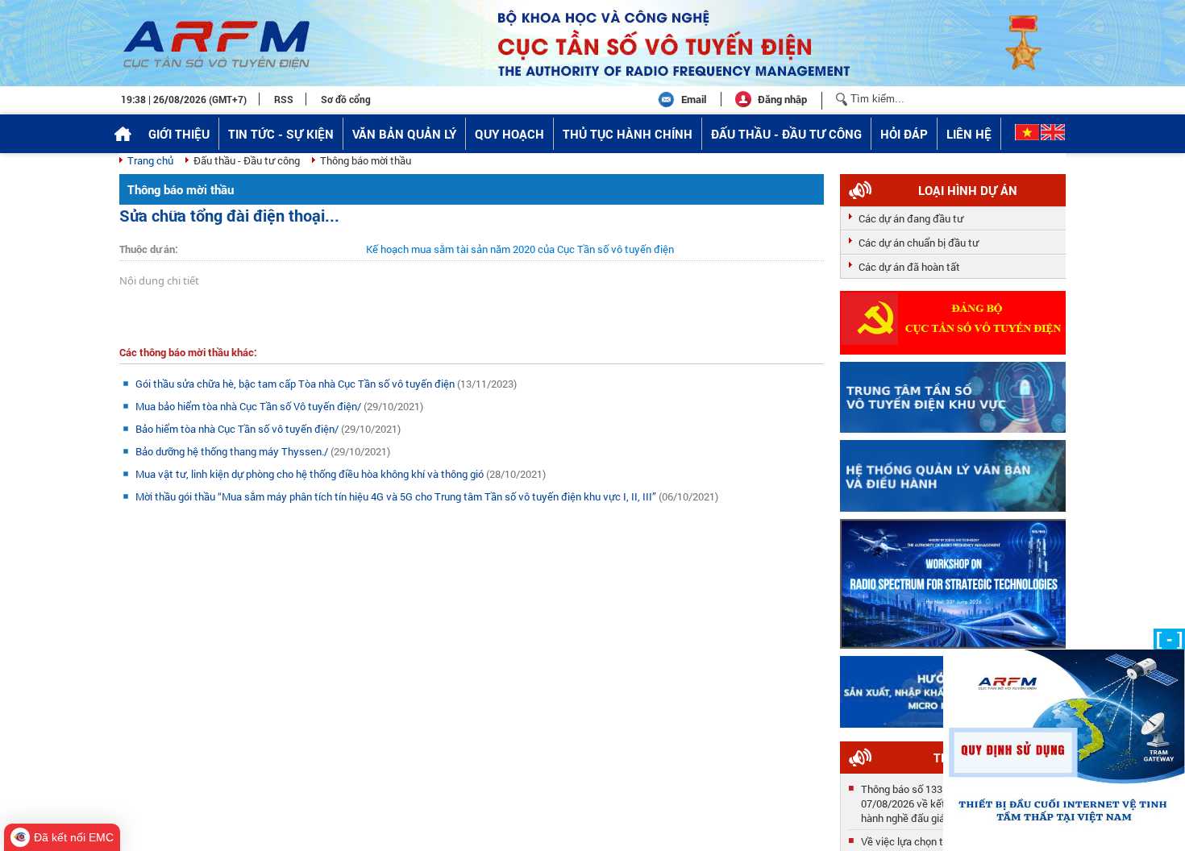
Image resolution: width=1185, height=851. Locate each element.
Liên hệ (969, 134)
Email (693, 99)
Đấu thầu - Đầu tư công (786, 134)
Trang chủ (150, 160)
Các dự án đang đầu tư (911, 218)
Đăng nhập (782, 99)
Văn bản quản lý (404, 134)
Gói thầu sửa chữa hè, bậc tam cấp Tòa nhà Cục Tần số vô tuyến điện (296, 383)
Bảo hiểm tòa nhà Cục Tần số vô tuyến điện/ (238, 428)
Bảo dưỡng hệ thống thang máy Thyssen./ (233, 451)
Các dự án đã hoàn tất (909, 266)
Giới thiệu (179, 134)
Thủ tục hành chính (627, 134)
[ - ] (1169, 639)
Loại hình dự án (967, 190)
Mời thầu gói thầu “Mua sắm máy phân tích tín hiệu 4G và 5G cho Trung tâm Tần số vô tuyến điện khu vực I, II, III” (397, 496)
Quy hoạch (509, 134)
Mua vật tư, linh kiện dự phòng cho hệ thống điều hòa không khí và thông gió (310, 474)
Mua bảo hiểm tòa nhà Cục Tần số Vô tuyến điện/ (249, 406)
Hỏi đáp (904, 134)
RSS (283, 99)
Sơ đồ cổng (346, 99)
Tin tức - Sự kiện (281, 134)
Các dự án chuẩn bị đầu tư (919, 242)
